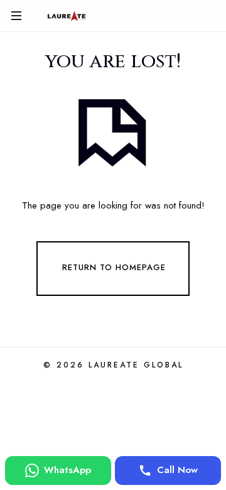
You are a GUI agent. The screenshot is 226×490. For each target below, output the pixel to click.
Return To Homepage (114, 268)
